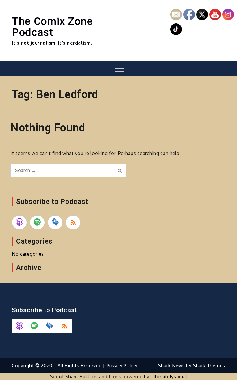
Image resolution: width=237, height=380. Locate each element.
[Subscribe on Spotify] (37, 222)
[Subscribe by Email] (55, 222)
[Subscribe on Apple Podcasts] (19, 222)
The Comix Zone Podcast (52, 27)
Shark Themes (209, 365)
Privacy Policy (122, 365)
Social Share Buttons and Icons (85, 376)
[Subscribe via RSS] (73, 222)
